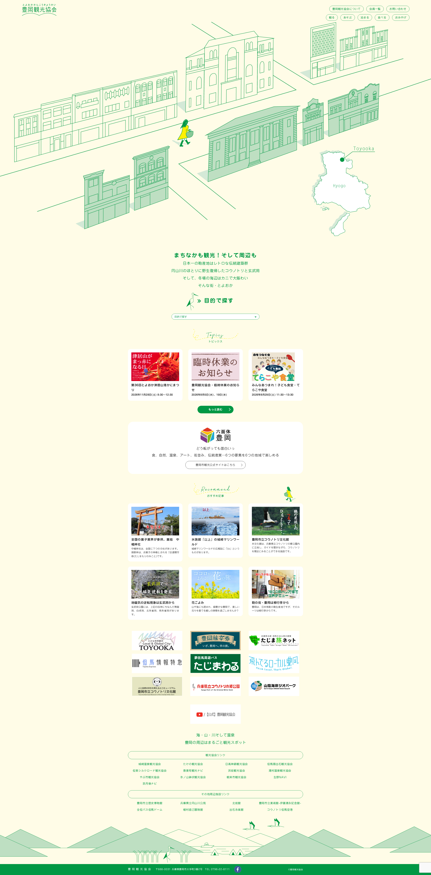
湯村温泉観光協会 (280, 770)
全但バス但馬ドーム (149, 809)
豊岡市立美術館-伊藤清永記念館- (280, 803)
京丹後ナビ (150, 783)
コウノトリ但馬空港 (280, 809)
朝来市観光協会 (236, 777)
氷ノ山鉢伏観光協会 (193, 777)
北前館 (236, 803)
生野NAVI (280, 777)
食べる (382, 17)
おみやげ (400, 17)
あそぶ (347, 17)
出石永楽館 (236, 809)
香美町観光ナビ (193, 770)
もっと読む (215, 409)
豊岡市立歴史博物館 (149, 803)
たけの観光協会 (193, 764)
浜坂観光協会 (236, 770)
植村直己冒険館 (193, 809)
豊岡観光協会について (346, 9)
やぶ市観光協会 (150, 777)
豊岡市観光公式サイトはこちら (215, 465)
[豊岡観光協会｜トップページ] (39, 14)
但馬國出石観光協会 (280, 764)
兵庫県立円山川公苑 (193, 803)
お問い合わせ (397, 9)
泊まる (365, 17)
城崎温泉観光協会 (149, 764)
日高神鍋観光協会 (236, 764)
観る (332, 17)
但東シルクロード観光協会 (150, 770)
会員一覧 (375, 9)
